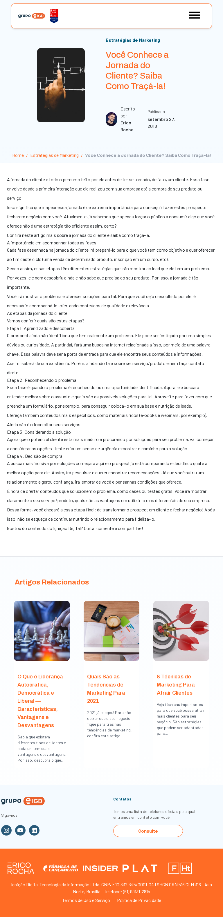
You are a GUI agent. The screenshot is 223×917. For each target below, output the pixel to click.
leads (186, 405)
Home (18, 155)
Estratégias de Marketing (133, 40)
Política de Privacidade (139, 900)
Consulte (148, 831)
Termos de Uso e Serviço (86, 900)
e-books (149, 415)
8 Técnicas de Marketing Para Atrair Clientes (176, 685)
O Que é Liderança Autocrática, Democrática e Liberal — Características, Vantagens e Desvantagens (40, 701)
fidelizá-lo (144, 519)
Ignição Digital (67, 528)
